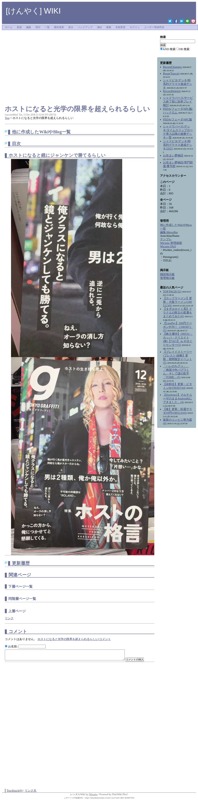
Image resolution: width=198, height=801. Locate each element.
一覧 (47, 27)
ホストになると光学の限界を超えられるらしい (77, 108)
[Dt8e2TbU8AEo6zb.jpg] (66, 257)
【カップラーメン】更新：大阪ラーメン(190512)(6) (177, 302)
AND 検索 (169, 49)
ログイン (135, 27)
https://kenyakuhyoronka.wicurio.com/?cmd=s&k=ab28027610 (109, 798)
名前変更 (120, 27)
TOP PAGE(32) (172, 291)
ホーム (9, 27)
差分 (70, 27)
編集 (28, 27)
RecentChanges (172, 66)
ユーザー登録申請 (154, 27)
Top (7, 118)
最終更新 (59, 27)
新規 (19, 27)
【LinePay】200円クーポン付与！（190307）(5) (178, 327)
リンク (9, 618)
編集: (169, 232)
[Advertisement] (79, 39)
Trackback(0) (15, 790)
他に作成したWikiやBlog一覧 (41, 131)
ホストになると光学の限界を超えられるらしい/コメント (74, 639)
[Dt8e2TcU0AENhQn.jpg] (85, 455)
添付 (37, 27)
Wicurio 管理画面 (171, 242)
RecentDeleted (172, 91)
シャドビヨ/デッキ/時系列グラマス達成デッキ (177, 84)
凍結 (99, 27)
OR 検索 (184, 49)
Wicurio (93, 794)
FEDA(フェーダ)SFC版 (177, 119)
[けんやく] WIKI (33, 11)
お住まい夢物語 (173, 155)
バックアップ (85, 27)
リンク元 (30, 790)
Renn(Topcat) (171, 73)
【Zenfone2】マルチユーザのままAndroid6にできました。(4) (177, 398)
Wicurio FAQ (168, 246)
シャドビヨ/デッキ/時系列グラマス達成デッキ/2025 (177, 145)
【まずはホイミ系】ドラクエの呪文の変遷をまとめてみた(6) (177, 312)
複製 (108, 27)
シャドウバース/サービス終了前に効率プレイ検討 (178, 101)
